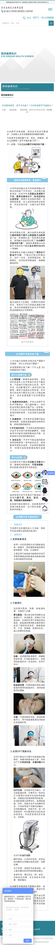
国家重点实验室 (27, 2)
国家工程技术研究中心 (41, 2)
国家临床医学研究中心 (14, 2)
